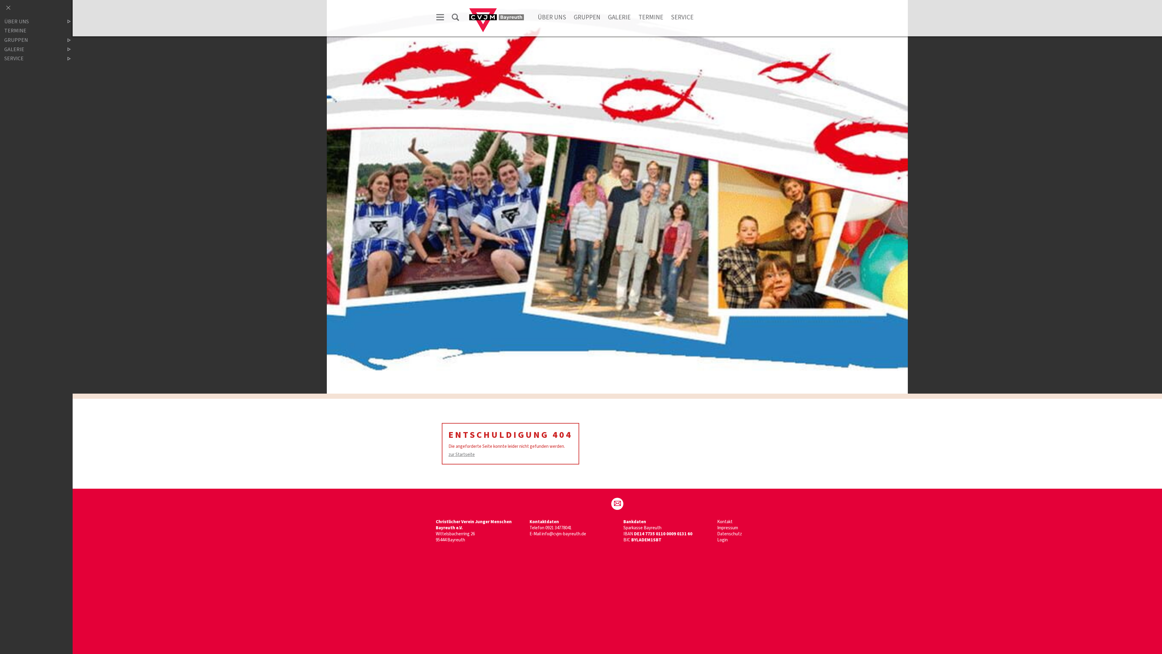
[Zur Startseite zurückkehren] (496, 11)
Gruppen (587, 17)
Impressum (727, 528)
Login (722, 540)
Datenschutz (729, 534)
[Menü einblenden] (440, 18)
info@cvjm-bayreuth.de (564, 534)
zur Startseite (461, 454)
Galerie (619, 17)
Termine (650, 17)
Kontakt (725, 522)
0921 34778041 (558, 528)
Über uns (552, 17)
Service (682, 17)
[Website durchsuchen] (455, 18)
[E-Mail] (617, 504)
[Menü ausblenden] (8, 8)
